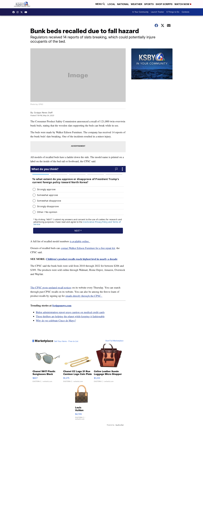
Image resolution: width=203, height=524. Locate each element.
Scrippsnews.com (61, 305)
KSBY (22, 12)
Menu (99, 4)
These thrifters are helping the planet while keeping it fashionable (70, 316)
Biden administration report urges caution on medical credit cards (70, 312)
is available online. (80, 241)
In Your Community (140, 11)
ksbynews (14, 12)
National (123, 4)
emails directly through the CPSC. (83, 295)
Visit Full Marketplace (114, 341)
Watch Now (182, 4)
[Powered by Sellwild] (119, 425)
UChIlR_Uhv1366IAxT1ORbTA (26, 12)
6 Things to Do (173, 11)
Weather (136, 4)
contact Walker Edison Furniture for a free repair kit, (88, 248)
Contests (185, 11)
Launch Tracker (157, 11)
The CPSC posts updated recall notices (50, 287)
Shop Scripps (164, 4)
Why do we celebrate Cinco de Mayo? (56, 320)
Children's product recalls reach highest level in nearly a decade (81, 259)
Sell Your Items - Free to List (66, 341)
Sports (149, 4)
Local (111, 4)
